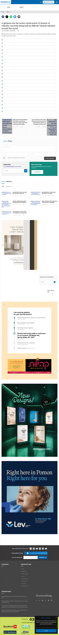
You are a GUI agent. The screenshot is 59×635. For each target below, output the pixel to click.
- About (23, 576)
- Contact (23, 583)
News (8, 11)
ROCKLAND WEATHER (24, 7)
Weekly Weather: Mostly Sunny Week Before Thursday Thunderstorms (48, 193)
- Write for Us (24, 578)
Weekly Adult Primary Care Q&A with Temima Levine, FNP (14, 597)
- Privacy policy (24, 586)
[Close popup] (56, 617)
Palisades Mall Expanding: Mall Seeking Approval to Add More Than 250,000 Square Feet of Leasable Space (15, 606)
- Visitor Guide (24, 573)
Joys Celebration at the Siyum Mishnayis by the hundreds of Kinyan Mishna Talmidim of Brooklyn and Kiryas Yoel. (39, 122)
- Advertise (23, 581)
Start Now (37, 172)
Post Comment (50, 158)
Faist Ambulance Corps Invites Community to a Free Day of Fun (20, 212)
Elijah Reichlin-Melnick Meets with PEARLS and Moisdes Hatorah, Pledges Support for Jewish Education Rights (20, 122)
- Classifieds (24, 571)
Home (3, 11)
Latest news (8, 186)
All (3, 186)
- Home (22, 569)
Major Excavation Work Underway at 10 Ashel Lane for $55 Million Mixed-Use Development (49, 202)
